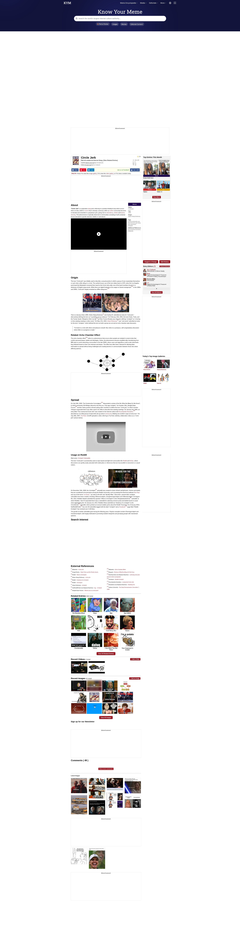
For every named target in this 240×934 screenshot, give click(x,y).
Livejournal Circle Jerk (128, 582)
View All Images (106, 717)
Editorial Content (137, 24)
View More (156, 197)
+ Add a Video (135, 659)
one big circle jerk (134, 222)
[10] (86, 337)
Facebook (122, 507)
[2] (96, 318)
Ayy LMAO (127, 613)
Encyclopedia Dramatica (134, 229)
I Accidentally (78, 648)
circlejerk (130, 225)
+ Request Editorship (164, 266)
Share (76, 170)
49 (135, 165)
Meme (135, 204)
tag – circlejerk (98, 588)
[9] (76, 406)
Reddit (125, 460)
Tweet (91, 170)
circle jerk (88, 577)
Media (142, 3)
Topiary (145, 191)
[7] (117, 320)
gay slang (137, 223)
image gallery (93, 173)
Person (150, 189)
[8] (81, 505)
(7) (155, 266)
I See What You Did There (111, 649)
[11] (102, 402)
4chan (132, 460)
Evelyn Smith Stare (148, 178)
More (162, 3)
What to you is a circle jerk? (91, 590)
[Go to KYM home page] (67, 3)
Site (163, 189)
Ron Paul (137, 492)
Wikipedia (130, 231)
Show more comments (106, 769)
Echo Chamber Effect (120, 569)
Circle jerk (81, 569)
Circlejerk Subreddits (84, 458)
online (111, 210)
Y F (148, 283)
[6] (96, 489)
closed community (132, 221)
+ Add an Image (134, 678)
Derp (95, 613)
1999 (129, 212)
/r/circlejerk (79, 582)
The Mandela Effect (78, 613)
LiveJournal (108, 413)
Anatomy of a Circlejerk (82, 580)
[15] (132, 286)
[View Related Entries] (110, 160)
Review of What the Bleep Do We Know (124, 572)
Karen (127, 630)
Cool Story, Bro (111, 630)
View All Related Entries (106, 653)
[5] (79, 503)
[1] (71, 568)
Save (83, 170)
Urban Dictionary (112, 321)
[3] (130, 497)
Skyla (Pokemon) (161, 369)
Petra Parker (146, 369)
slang (89, 208)
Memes (124, 24)
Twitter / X (159, 191)
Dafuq (95, 648)
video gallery (109, 173)
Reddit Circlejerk (119, 579)
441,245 (137, 160)
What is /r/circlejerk (81, 574)
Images (114, 24)
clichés (116, 212)
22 (135, 163)
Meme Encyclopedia (128, 3)
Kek (78, 630)
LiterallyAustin (99, 162)
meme (86, 210)
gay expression (132, 224)
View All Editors (157, 292)
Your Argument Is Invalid (127, 649)
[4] (103, 313)
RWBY (145, 383)
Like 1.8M (135, 170)
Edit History (165, 262)
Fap (95, 630)
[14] (134, 410)
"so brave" (87, 494)
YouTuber (83, 415)
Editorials (153, 3)
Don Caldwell (96, 165)
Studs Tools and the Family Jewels (89, 572)
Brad (148, 273)
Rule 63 (159, 383)
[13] (126, 505)
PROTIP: (74, 173)
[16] (108, 288)
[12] (107, 573)
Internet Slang (97, 160)
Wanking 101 (131, 584)
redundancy (109, 212)
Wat (111, 613)
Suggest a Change (151, 262)
